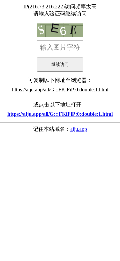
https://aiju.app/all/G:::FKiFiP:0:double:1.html (60, 89)
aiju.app (78, 129)
